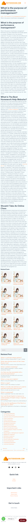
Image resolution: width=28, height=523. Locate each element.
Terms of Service (14, 496)
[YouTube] (18, 467)
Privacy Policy (14, 494)
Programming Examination (10, 442)
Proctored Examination (9, 441)
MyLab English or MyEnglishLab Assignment (14, 433)
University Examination (9, 444)
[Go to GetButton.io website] (3, 521)
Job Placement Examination (10, 421)
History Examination (8, 420)
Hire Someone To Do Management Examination (15, 16)
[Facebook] (9, 467)
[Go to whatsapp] (3, 519)
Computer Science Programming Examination (14, 416)
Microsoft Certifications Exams (11, 428)
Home (2, 16)
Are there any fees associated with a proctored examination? (11, 373)
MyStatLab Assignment (9, 436)
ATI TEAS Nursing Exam (9, 415)
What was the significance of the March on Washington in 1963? (13, 404)
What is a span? (5, 383)
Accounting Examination (9, 413)
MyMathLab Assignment (9, 434)
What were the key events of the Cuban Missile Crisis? (13, 362)
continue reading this (13, 109)
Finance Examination (8, 418)
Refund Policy (14, 492)
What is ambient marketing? (9, 367)
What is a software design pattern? (11, 357)
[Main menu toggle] (25, 2)
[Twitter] (12, 467)
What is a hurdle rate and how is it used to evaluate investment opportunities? (13, 387)
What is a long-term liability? (9, 379)
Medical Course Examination (10, 426)
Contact (14, 481)
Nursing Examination (8, 437)
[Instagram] (15, 467)
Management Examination (10, 423)
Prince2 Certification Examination (11, 439)
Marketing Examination (9, 425)
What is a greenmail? (7, 392)
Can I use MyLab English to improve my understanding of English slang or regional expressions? (13, 397)
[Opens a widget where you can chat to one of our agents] (23, 520)
